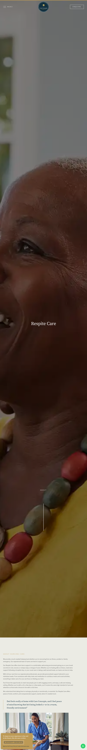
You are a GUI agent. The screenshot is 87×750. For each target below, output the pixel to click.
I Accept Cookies (13, 742)
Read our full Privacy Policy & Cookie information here (16, 746)
